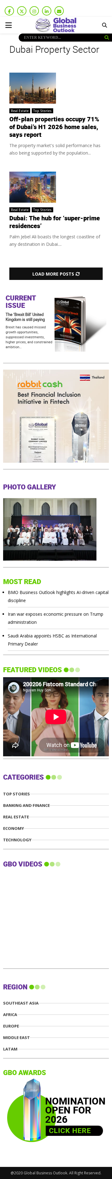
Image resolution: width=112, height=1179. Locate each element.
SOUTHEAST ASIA (21, 1003)
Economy (13, 828)
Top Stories (42, 111)
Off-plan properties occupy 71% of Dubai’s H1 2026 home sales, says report (54, 127)
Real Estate (20, 111)
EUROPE (11, 1026)
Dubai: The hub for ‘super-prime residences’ (54, 222)
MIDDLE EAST (16, 1037)
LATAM (10, 1049)
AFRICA (10, 1014)
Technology (17, 840)
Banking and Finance (26, 805)
